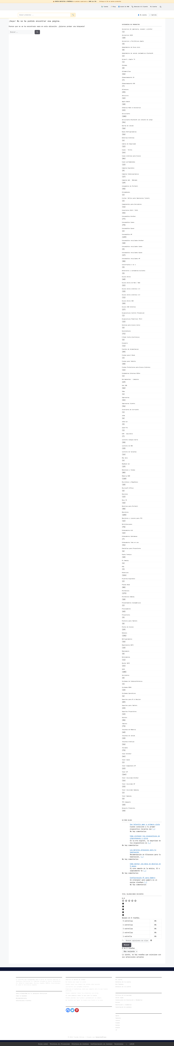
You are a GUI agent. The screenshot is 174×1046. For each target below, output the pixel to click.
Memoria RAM (126, 476)
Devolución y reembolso (123, 1005)
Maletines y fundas (128, 470)
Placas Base (126, 584)
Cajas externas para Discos (131, 156)
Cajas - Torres (127, 150)
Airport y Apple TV (128, 59)
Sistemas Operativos (129, 693)
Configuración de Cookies (101, 1044)
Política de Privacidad (60, 1044)
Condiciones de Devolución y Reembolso (129, 1000)
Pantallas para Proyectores (131, 548)
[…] (154, 829)
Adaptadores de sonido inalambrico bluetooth (137, 53)
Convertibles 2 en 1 (129, 264)
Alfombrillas (126, 71)
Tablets (124, 723)
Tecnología (118, 1044)
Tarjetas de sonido (128, 735)
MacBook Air (126, 464)
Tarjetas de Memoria (129, 729)
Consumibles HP (127, 234)
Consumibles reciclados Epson (132, 252)
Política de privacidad (123, 995)
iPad (123, 415)
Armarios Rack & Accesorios (131, 107)
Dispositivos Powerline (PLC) (132, 319)
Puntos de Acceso (128, 627)
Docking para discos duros (131, 325)
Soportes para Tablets (129, 705)
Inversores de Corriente (130, 409)
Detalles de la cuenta (123, 982)
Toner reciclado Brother (130, 778)
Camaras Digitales (128, 168)
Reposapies (125, 651)
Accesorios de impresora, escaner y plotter (137, 29)
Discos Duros (126, 277)
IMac (123, 391)
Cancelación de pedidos (123, 1007)
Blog (113, 6)
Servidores (125, 675)
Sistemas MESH (126, 687)
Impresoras (125, 397)
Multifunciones (127, 524)
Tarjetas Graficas (128, 741)
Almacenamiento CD (128, 77)
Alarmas (124, 65)
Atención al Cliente (140, 6)
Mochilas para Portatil (130, 506)
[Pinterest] (77, 1010)
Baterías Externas (128, 138)
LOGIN (132, 1044)
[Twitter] (72, 1010)
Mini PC (124, 500)
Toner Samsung (126, 796)
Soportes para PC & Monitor (131, 699)
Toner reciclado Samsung (130, 790)
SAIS (123, 669)
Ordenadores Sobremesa (129, 536)
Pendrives (125, 572)
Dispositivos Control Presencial (133, 313)
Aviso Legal (120, 997)
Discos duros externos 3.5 (131, 295)
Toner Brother (126, 754)
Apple (117, 1015)
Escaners (125, 343)
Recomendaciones (21, 998)
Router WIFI (126, 663)
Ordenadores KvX (127, 530)
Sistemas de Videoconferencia (132, 681)
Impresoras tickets (128, 403)
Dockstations (126, 331)
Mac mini (125, 458)
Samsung (118, 1018)
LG (116, 1030)
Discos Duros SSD (128, 301)
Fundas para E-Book (128, 355)
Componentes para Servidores (132, 204)
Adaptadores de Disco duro (131, 47)
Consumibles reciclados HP (131, 258)
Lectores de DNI (127, 446)
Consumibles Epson (128, 228)
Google (118, 1027)
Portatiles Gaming (128, 597)
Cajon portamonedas (128, 162)
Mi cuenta (153, 6)
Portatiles (125, 591)
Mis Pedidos (120, 984)
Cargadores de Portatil (130, 186)
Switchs (124, 717)
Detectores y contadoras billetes (133, 270)
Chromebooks (126, 192)
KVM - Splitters (127, 434)
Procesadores (126, 609)
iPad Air (125, 421)
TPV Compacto (126, 802)
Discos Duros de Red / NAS (131, 282)
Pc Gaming (125, 560)
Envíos (118, 1002)
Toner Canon (126, 760)
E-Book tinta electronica (130, 337)
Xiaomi (118, 1023)
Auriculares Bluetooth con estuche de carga (137, 120)
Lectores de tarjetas (129, 452)
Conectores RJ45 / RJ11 (130, 210)
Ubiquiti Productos (128, 808)
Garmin (118, 1025)
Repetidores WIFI (128, 645)
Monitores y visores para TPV (132, 518)
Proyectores (126, 615)
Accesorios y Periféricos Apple (133, 41)
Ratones (124, 633)
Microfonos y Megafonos (130, 482)
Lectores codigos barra (130, 440)
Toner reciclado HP (128, 784)
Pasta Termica (126, 554)
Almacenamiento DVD (128, 83)
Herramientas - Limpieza (130, 379)
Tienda (104, 6)
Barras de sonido (128, 125)
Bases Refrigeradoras (129, 132)
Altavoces (125, 89)
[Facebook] (68, 1010)
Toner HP (125, 772)
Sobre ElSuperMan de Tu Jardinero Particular (31, 993)
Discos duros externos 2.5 (131, 289)
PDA (123, 566)
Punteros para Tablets (129, 621)
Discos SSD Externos (129, 307)
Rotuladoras (126, 657)
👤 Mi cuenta (142, 15)
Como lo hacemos (21, 996)
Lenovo (118, 1020)
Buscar (126, 945)
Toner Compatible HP (129, 766)
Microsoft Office (128, 488)
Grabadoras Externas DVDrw (131, 373)
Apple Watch (126, 101)
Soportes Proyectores (129, 711)
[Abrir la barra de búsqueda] (161, 7)
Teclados (125, 748)
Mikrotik (125, 494)
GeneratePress (101, 1037)
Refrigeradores (127, 639)
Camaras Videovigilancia (130, 174)
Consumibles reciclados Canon (132, 246)
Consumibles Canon (128, 222)
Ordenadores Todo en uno (130, 542)
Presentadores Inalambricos (131, 603)
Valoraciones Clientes (23, 1000)
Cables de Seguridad (129, 144)
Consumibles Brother (129, 216)
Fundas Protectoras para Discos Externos (136, 367)
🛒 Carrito (153, 15)
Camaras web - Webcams (129, 180)
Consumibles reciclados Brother (133, 240)
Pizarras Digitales (128, 578)
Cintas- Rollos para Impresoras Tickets (136, 198)
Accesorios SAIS (127, 35)
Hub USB (124, 385)
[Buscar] (37, 32)
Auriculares (126, 113)
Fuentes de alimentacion (130, 349)
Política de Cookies (80, 1044)
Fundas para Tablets (129, 361)
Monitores (125, 512)
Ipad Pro (125, 427)
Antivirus (125, 95)
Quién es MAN (123, 6)
